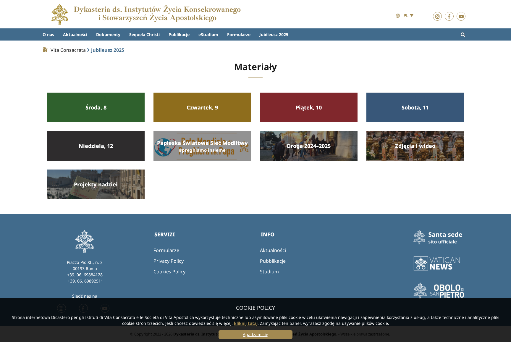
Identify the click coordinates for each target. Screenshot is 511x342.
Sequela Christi (144, 34)
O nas (48, 34)
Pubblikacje (273, 261)
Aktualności (75, 34)
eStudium (208, 34)
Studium (269, 271)
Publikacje (179, 34)
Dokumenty (108, 34)
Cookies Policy (169, 271)
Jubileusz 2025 (273, 34)
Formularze (238, 34)
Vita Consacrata (68, 50)
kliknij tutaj (246, 323)
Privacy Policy (168, 261)
